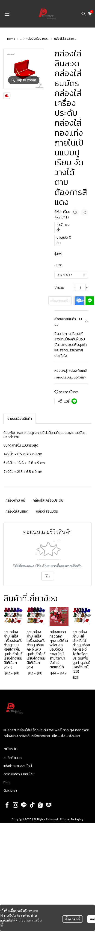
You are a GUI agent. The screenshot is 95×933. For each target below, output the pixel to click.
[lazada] (48, 805)
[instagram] (15, 805)
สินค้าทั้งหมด (12, 757)
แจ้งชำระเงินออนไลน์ (17, 765)
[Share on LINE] (74, 401)
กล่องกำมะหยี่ (78, 370)
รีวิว (47, 576)
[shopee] (40, 805)
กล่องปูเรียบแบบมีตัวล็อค (42, 39)
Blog (6, 782)
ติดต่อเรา (10, 790)
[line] (23, 805)
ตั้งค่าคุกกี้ (72, 919)
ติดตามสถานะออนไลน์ (19, 774)
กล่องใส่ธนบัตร (47, 511)
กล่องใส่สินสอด (16, 511)
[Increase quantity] (87, 287)
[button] (83, 14)
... (20, 39)
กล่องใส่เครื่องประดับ (48, 500)
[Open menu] (7, 13)
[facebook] (7, 805)
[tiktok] (32, 805)
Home (11, 39)
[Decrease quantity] (74, 287)
